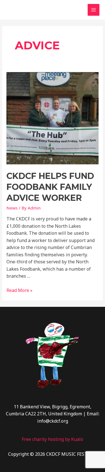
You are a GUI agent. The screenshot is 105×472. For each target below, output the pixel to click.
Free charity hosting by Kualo (52, 439)
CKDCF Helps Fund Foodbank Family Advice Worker (50, 187)
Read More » (19, 290)
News (12, 208)
